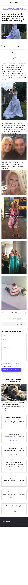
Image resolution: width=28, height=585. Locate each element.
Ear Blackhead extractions (14, 492)
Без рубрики (7, 36)
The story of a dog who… (14, 462)
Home (2, 8)
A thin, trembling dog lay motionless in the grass (14, 418)
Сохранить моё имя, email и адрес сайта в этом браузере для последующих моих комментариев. (13, 365)
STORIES (14, 3)
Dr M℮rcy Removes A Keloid (14, 448)
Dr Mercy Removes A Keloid (14, 478)
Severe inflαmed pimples (14, 506)
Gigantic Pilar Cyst (14, 434)
